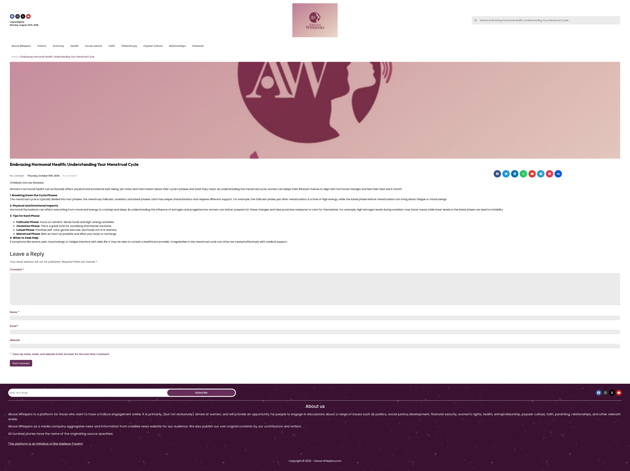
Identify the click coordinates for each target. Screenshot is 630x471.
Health (75, 46)
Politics (41, 46)
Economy (58, 46)
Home (14, 56)
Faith (112, 46)
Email (14, 326)
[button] (497, 174)
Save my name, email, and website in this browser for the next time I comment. (61, 354)
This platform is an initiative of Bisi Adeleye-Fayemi (45, 444)
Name (14, 312)
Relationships (177, 46)
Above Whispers (21, 46)
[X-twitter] (23, 16)
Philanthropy (129, 46)
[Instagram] (17, 16)
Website (15, 340)
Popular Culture (153, 46)
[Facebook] (12, 16)
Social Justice (93, 46)
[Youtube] (28, 16)
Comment (17, 269)
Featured (197, 46)
